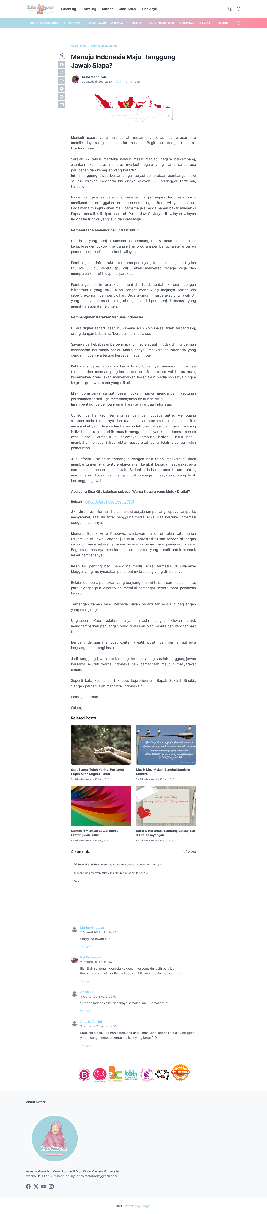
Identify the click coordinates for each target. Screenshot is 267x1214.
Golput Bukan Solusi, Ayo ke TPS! (109, 501)
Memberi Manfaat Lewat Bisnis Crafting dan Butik (94, 833)
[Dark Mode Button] (230, 8)
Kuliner (107, 9)
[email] (61, 104)
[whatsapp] (61, 80)
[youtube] (43, 1186)
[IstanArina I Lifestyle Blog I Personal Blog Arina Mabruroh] (40, 9)
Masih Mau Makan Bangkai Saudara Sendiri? (163, 772)
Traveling (89, 9)
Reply (87, 946)
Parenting (68, 9)
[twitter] (61, 72)
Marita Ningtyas (92, 928)
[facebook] (61, 64)
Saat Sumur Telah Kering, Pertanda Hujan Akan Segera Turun (97, 772)
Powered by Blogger (138, 1206)
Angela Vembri (91, 1022)
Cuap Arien (127, 9)
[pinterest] (61, 96)
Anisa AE (87, 992)
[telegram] (61, 88)
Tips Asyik (150, 9)
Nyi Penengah (90, 957)
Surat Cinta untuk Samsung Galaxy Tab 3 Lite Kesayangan (165, 833)
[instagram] (51, 1186)
